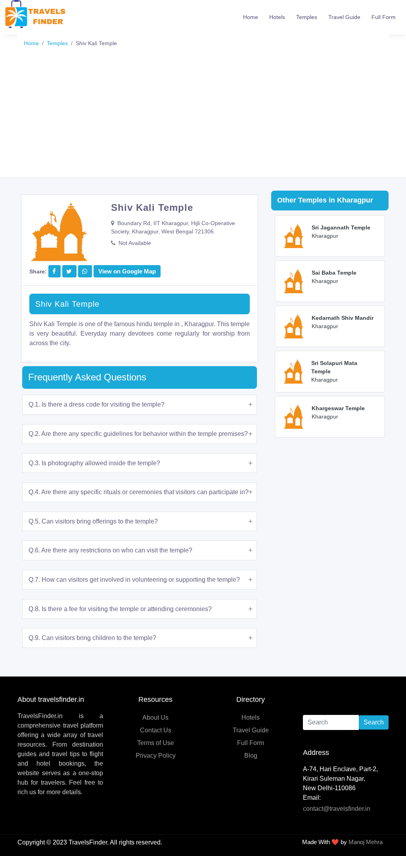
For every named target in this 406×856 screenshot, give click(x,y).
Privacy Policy (156, 755)
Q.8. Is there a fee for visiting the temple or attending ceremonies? (120, 609)
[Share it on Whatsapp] (84, 271)
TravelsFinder (88, 842)
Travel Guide (344, 17)
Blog (250, 755)
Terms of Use (155, 742)
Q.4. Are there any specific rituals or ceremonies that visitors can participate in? (139, 492)
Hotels (277, 17)
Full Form (384, 17)
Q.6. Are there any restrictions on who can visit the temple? (110, 550)
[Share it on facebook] (54, 271)
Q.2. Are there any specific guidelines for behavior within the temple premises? (138, 433)
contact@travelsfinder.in (336, 808)
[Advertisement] (203, 118)
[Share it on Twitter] (69, 271)
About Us (155, 717)
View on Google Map (127, 271)
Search (374, 722)
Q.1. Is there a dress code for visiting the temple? (97, 404)
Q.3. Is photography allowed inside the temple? (94, 463)
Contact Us (155, 730)
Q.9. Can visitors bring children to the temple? (92, 637)
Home (250, 17)
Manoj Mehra (366, 842)
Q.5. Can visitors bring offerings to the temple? (93, 521)
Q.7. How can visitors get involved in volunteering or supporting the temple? (134, 579)
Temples (306, 17)
